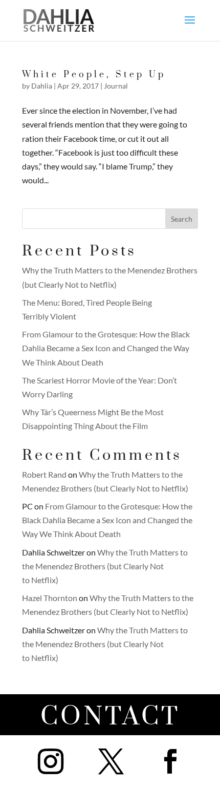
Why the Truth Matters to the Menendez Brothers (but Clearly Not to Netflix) (105, 566)
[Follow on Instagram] (50, 761)
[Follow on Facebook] (170, 761)
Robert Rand (44, 474)
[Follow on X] (111, 761)
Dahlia (41, 85)
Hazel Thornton (49, 598)
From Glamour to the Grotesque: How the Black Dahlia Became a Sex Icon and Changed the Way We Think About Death (106, 348)
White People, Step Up (94, 74)
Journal (116, 85)
